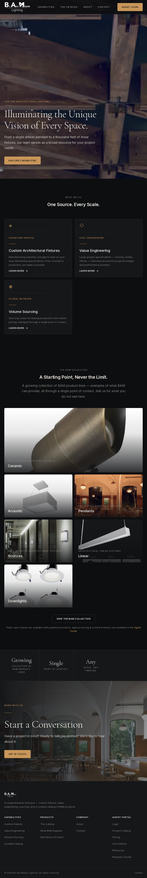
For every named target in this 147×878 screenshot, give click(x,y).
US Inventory (119, 843)
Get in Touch (17, 754)
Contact (104, 7)
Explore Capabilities (22, 160)
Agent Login (130, 7)
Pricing (116, 837)
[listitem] (38, 248)
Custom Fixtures (13, 824)
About (87, 7)
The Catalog (69, 7)
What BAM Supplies (51, 830)
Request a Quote (121, 856)
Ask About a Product (51, 837)
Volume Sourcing (13, 837)
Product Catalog (121, 830)
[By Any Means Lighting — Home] (17, 7)
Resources (118, 850)
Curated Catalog (13, 843)
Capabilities (46, 7)
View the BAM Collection (73, 618)
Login (115, 824)
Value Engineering (14, 830)
